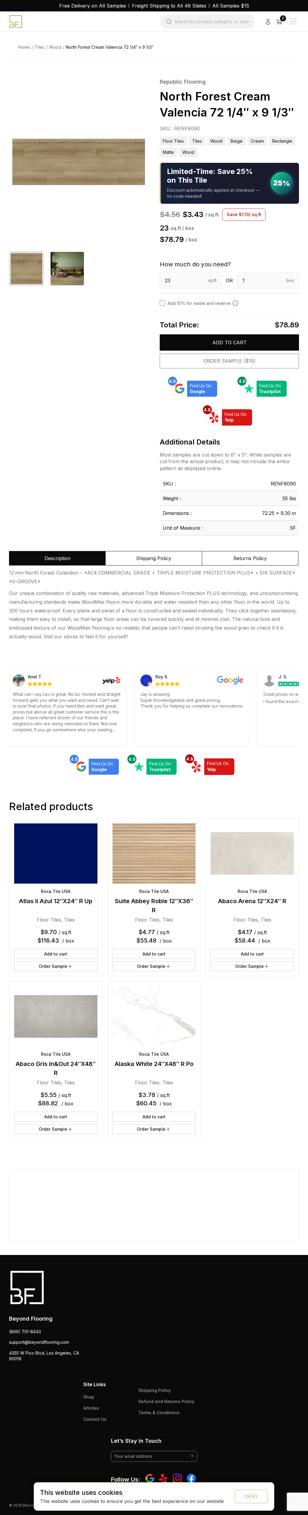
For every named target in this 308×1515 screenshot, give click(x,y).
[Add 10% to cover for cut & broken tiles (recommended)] (235, 303)
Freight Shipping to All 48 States (169, 6)
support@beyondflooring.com (39, 1342)
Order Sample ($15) (229, 361)
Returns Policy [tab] (250, 558)
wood (188, 152)
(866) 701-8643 (25, 1331)
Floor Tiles (173, 141)
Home (24, 47)
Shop (88, 1396)
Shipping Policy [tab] (153, 558)
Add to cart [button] (55, 953)
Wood (55, 47)
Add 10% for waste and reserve (199, 303)
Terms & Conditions (159, 1412)
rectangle (282, 141)
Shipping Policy (154, 1390)
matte (168, 152)
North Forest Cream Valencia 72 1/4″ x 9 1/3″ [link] (109, 47)
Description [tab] (57, 558)
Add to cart (229, 342)
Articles (91, 1408)
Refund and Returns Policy (166, 1401)
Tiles (39, 47)
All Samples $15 (230, 6)
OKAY (251, 1496)
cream (257, 141)
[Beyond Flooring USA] (16, 21)
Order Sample (53, 966)
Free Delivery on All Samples (92, 6)
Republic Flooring (183, 82)
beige (236, 141)
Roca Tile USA (55, 891)
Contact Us (94, 1419)
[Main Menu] (293, 21)
